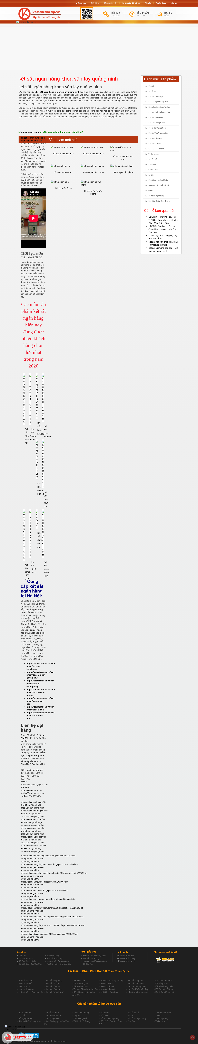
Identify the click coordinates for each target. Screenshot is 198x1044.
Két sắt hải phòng (54, 980)
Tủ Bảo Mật (152, 159)
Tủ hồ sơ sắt (133, 1012)
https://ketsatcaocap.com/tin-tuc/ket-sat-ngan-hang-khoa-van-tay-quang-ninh (34, 848)
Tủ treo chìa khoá (163, 1012)
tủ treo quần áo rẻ (63, 187)
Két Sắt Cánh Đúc (155, 138)
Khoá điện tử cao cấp (165, 992)
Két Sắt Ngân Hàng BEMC (158, 102)
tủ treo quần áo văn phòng (93, 192)
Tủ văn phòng (161, 1018)
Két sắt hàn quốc (135, 983)
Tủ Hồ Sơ (152, 91)
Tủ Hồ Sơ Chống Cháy (157, 128)
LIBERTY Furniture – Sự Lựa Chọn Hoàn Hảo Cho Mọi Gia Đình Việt (162, 229)
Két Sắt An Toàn (154, 144)
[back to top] (192, 1037)
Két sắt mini (153, 165)
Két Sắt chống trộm (109, 992)
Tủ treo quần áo (53, 1015)
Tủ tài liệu (105, 1012)
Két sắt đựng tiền (81, 983)
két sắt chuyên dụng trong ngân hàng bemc (33, 139)
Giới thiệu (95, 3)
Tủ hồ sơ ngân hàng (156, 196)
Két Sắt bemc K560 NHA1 (47, 568)
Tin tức (148, 3)
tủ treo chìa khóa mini (63, 153)
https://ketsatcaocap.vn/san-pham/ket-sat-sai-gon (41, 701)
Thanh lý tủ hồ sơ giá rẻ (30, 1021)
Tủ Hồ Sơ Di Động (81, 1021)
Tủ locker (105, 1015)
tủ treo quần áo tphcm (123, 172)
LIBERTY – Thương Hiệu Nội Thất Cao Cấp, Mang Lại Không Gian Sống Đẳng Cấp (163, 219)
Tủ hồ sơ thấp (52, 1012)
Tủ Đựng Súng (53, 955)
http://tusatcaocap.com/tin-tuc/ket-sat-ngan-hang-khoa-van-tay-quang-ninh (33, 831)
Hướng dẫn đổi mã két (131, 3)
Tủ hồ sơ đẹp (25, 1012)
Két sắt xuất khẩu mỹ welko (159, 107)
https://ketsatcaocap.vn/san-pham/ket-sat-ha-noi (41, 715)
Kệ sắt (150, 175)
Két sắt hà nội (52, 983)
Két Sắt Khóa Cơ (108, 989)
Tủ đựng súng (153, 154)
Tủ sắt (158, 1015)
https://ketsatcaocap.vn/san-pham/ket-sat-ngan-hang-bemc (41, 674)
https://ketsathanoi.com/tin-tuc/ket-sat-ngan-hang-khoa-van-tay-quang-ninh (33, 822)
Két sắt (151, 86)
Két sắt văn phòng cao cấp (31, 992)
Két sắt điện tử (25, 983)
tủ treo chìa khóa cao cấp (123, 158)
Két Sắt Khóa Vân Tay (138, 989)
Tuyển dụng (161, 3)
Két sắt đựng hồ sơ (54, 992)
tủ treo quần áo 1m (63, 172)
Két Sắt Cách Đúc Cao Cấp (30, 963)
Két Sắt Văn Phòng (155, 117)
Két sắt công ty (53, 986)
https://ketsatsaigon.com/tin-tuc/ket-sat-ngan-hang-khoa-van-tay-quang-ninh (34, 839)
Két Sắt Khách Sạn (155, 97)
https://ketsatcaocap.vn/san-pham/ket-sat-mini (41, 708)
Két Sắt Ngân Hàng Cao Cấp (59, 963)
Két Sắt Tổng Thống (156, 149)
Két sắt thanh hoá (163, 980)
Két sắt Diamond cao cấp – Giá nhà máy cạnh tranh (163, 249)
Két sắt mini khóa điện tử (158, 180)
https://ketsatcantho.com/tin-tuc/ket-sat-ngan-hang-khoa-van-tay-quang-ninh (34, 804)
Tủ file (130, 1015)
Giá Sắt (131, 1021)
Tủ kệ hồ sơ (160, 1021)
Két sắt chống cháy (164, 986)
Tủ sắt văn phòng (81, 1012)
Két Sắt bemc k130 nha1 (46, 499)
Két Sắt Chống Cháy (156, 123)
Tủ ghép (77, 1015)
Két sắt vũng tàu (135, 980)
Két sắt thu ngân (26, 989)
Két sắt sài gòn (25, 980)
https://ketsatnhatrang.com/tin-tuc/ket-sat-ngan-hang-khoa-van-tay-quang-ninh (35, 813)
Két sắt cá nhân (108, 986)
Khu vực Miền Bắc (126, 955)
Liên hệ (174, 3)
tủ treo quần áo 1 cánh (93, 172)
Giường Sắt (153, 170)
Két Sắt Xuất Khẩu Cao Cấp (159, 112)
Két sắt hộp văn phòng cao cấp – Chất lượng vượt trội (163, 243)
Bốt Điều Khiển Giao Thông (159, 201)
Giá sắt (22, 1015)
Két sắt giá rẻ (161, 983)
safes (150, 191)
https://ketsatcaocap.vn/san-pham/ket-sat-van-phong (41, 692)
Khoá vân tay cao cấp (138, 992)
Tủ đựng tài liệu (26, 1018)
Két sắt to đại (25, 986)
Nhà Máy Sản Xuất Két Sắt (158, 185)
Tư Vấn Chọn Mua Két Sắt (85, 989)
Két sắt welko (107, 983)
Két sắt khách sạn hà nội (112, 980)
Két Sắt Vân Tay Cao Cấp (158, 133)
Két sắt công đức (54, 989)
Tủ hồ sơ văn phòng (110, 1018)
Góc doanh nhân (110, 3)
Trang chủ (82, 3)
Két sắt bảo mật (80, 986)
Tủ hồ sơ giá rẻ (80, 1018)
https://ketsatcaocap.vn (31, 790)
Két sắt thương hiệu (137, 986)
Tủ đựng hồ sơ (52, 1018)
